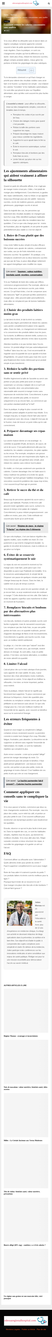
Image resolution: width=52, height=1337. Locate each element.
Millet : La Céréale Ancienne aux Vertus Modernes (23, 1140)
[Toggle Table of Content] (30, 70)
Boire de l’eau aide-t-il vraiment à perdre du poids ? (24, 872)
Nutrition (6, 21)
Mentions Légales (13, 1329)
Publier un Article (28, 1329)
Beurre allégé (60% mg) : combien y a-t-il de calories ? (25, 1245)
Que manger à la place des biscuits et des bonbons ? (25, 885)
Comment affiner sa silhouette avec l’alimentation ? (25, 859)
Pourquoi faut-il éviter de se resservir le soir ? (22, 882)
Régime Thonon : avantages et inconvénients (21, 1036)
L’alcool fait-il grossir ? (13, 888)
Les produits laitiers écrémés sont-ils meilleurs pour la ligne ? (26, 877)
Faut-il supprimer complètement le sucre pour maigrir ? (25, 867)
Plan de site (41, 1329)
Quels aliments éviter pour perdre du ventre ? (22, 863)
